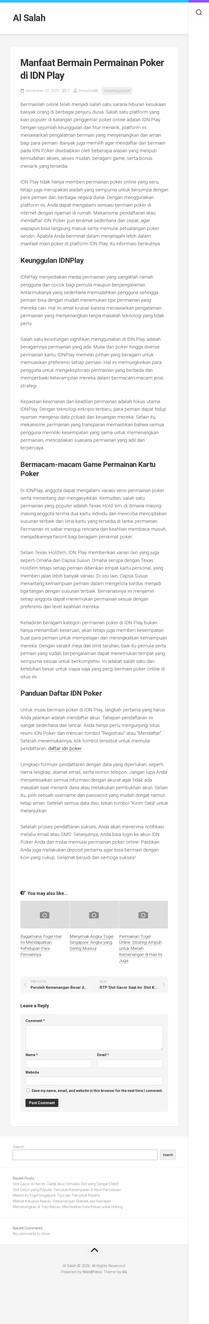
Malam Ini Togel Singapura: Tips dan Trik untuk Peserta (56, 1195)
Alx (124, 1272)
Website (32, 1072)
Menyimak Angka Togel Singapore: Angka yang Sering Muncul (91, 942)
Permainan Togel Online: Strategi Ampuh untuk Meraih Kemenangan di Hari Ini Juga (140, 948)
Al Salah (29, 18)
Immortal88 (88, 90)
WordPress (92, 1272)
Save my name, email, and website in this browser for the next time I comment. (97, 1091)
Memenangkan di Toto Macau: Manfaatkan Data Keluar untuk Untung (68, 1207)
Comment (35, 1021)
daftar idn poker (65, 748)
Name (31, 1055)
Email (103, 1055)
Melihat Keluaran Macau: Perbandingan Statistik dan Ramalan (62, 1201)
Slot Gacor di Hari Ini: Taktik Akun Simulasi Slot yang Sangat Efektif (66, 1184)
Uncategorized (117, 90)
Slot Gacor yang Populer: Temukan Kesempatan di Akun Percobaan (67, 1190)
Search (18, 1147)
